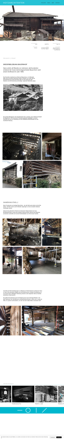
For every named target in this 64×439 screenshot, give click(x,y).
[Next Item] (61, 396)
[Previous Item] (2, 396)
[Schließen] (62, 437)
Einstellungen (53, 437)
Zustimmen (59, 437)
